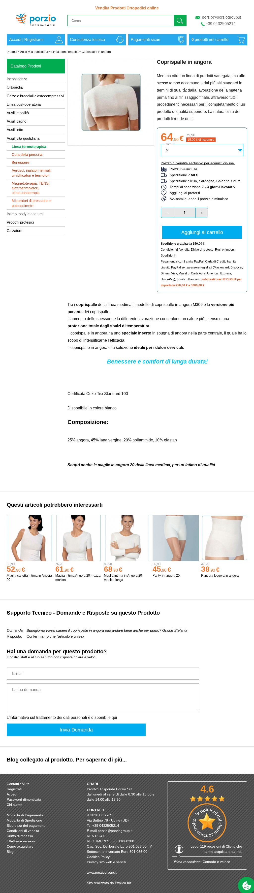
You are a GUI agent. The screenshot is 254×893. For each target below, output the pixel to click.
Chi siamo (14, 805)
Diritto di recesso (202, 249)
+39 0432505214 (221, 24)
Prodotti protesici (20, 222)
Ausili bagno (16, 121)
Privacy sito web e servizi (106, 862)
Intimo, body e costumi (25, 214)
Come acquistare (20, 846)
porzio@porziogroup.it (221, 17)
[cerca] (180, 20)
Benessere (20, 162)
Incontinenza (17, 79)
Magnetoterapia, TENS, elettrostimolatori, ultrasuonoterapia (31, 188)
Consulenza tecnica (87, 39)
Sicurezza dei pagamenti (26, 825)
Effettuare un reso (21, 841)
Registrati (14, 789)
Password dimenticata (24, 799)
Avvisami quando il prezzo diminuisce (197, 199)
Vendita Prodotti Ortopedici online (127, 8)
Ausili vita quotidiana (34, 52)
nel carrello (209, 39)
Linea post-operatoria (24, 104)
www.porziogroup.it (102, 872)
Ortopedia (15, 87)
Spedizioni (168, 255)
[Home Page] (36, 28)
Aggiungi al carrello (202, 232)
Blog (10, 852)
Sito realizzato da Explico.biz (109, 883)
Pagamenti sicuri (145, 39)
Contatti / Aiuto (18, 784)
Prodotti (12, 52)
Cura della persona (27, 154)
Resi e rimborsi (225, 249)
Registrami (33, 39)
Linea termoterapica (64, 52)
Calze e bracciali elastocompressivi (35, 96)
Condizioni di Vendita (175, 249)
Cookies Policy (98, 857)
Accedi (15, 39)
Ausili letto (15, 130)
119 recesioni (210, 846)
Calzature (14, 231)
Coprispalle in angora (96, 52)
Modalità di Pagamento (25, 815)
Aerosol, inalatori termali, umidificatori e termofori (31, 172)
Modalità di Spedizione (24, 820)
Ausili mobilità (18, 113)
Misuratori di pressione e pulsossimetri (31, 202)
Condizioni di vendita (23, 831)
